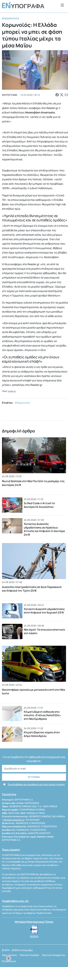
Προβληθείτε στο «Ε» (15, 901)
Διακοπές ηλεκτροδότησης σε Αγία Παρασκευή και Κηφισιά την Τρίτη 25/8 (32, 588)
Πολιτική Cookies (29, 955)
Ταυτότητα (9, 794)
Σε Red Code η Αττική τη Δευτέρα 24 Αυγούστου (39, 505)
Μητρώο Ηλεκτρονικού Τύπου (34, 922)
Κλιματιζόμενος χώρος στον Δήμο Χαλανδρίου (42, 734)
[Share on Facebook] (57, 94)
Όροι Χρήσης (9, 955)
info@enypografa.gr (13, 819)
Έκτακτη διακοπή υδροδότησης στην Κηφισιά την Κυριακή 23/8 (44, 610)
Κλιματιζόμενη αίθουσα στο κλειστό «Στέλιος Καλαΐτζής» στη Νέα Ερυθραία (42, 715)
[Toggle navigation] (62, 5)
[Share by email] (66, 94)
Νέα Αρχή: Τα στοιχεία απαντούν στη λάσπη (44, 631)
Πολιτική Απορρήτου (53, 955)
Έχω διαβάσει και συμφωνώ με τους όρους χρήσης (36, 784)
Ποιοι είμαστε (11, 849)
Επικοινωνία (9, 961)
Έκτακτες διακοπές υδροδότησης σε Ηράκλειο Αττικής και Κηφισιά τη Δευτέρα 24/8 (44, 529)
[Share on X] (61, 94)
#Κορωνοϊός (22, 402)
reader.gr (12, 391)
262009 (34, 936)
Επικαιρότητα (10, 18)
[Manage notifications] (8, 958)
